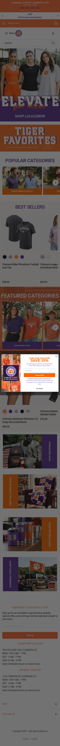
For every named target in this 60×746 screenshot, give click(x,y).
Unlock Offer (39, 375)
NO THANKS (39, 388)
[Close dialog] (56, 356)
